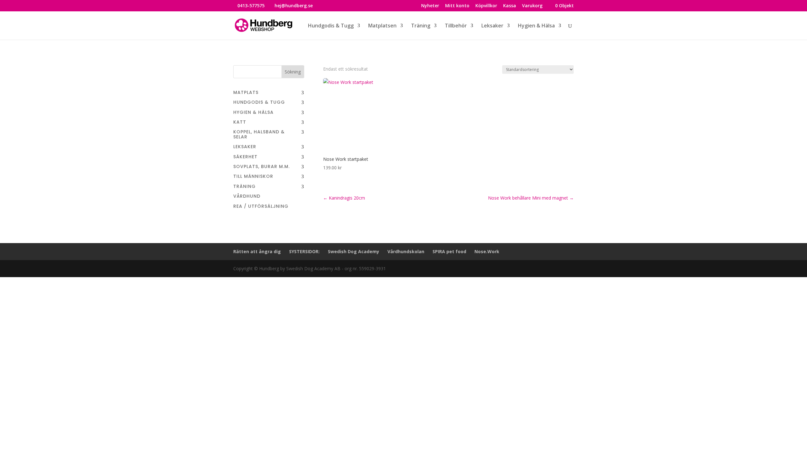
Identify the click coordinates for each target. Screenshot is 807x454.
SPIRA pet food (449, 251)
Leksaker (244, 147)
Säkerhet (245, 157)
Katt (239, 122)
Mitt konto (457, 6)
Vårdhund (246, 196)
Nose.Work (486, 251)
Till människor (253, 176)
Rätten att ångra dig (257, 251)
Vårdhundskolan (405, 251)
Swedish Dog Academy (353, 251)
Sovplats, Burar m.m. (261, 167)
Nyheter (430, 6)
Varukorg (532, 6)
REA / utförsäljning (260, 206)
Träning (244, 186)
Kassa (509, 6)
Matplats (245, 93)
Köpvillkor (486, 6)
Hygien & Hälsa (253, 112)
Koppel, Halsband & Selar (259, 135)
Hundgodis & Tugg (259, 102)
